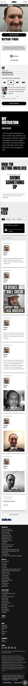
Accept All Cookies (18, 682)
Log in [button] (25, 2)
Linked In (15, 648)
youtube (9, 648)
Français (17, 5)
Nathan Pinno (5, 254)
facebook (3, 648)
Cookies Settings (7, 682)
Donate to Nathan (14, 103)
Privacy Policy (14, 679)
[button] (1, 2)
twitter (12, 648)
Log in (10, 231)
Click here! (6, 648)
